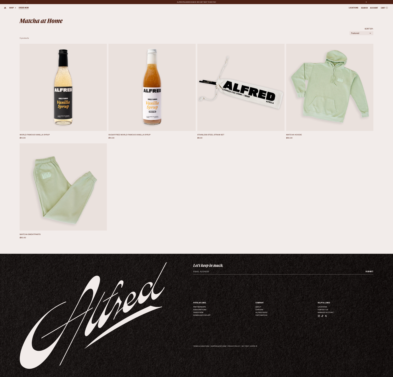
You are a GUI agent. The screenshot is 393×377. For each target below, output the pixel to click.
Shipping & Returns (218, 346)
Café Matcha (261, 315)
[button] (384, 8)
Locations (353, 8)
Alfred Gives (261, 312)
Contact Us (323, 310)
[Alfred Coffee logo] (5, 8)
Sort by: (369, 29)
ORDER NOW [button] (24, 8)
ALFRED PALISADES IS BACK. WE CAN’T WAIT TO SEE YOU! (196, 2)
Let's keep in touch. (208, 265)
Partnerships (199, 307)
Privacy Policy (234, 346)
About (258, 307)
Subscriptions (199, 310)
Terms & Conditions (201, 346)
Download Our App (202, 315)
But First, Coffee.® (249, 346)
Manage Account (326, 312)
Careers (259, 310)
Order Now (198, 312)
